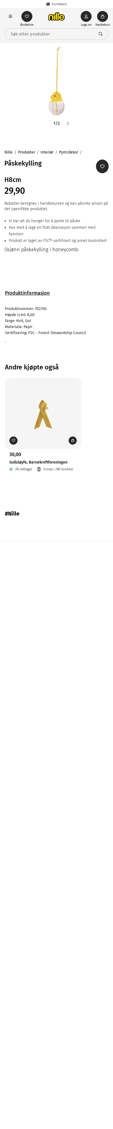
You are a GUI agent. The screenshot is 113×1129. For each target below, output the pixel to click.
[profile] (86, 16)
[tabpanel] (56, 325)
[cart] (102, 16)
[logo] (56, 16)
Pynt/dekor (68, 152)
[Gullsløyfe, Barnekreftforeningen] (43, 405)
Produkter (26, 152)
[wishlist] (26, 16)
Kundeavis (59, 4)
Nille (8, 152)
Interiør (47, 152)
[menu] (10, 16)
